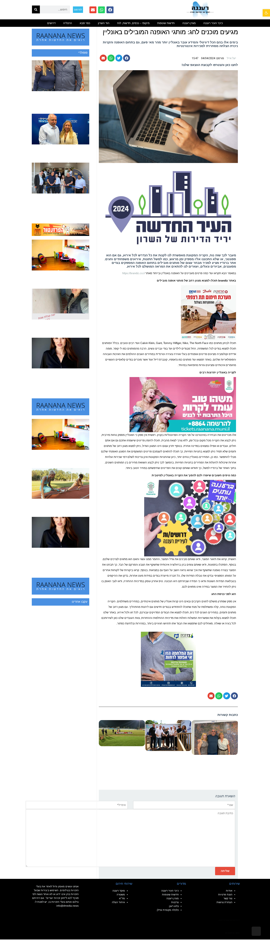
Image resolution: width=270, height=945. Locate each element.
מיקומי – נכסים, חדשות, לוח (133, 23)
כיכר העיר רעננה (213, 23)
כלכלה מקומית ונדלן (168, 909)
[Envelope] (92, 9)
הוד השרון (103, 23)
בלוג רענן (174, 906)
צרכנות (175, 902)
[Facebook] (110, 9)
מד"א (122, 898)
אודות (229, 890)
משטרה (121, 894)
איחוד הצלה (118, 902)
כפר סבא (85, 23)
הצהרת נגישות (224, 902)
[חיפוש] (36, 9)
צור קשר (228, 898)
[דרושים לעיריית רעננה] (190, 517)
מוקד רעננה (118, 890)
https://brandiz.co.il (133, 273)
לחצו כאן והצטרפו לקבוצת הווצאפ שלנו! (210, 65)
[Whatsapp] (101, 9)
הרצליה (67, 23)
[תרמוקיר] (208, 312)
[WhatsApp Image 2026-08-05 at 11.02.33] (182, 404)
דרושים (51, 23)
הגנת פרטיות (225, 894)
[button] (266, 13)
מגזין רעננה (189, 23)
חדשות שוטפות (166, 23)
